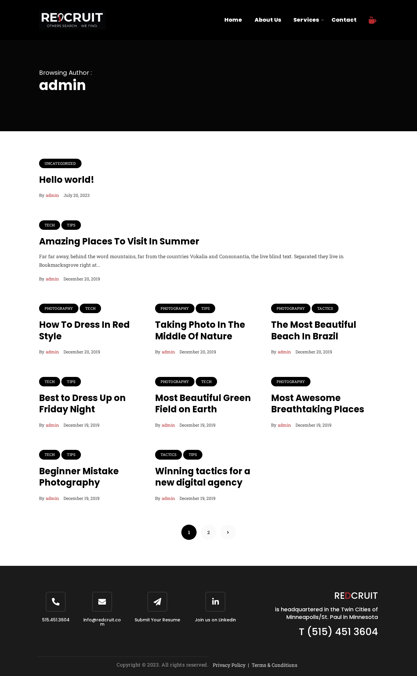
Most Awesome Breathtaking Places (317, 404)
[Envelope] (102, 602)
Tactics (325, 308)
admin (52, 195)
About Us (268, 19)
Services (306, 19)
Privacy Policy (229, 665)
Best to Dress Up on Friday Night (82, 404)
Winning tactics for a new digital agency (202, 477)
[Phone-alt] (56, 602)
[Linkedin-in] (215, 602)
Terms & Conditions (274, 665)
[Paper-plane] (157, 602)
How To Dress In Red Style (84, 330)
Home (233, 19)
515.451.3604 (56, 620)
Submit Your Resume (157, 620)
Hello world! (66, 180)
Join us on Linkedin (215, 620)
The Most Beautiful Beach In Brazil (313, 330)
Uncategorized (60, 163)
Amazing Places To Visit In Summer (119, 241)
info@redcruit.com (102, 622)
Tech (50, 224)
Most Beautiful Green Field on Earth (203, 404)
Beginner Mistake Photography (79, 477)
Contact (344, 19)
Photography (59, 308)
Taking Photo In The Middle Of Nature (200, 330)
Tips (71, 224)
